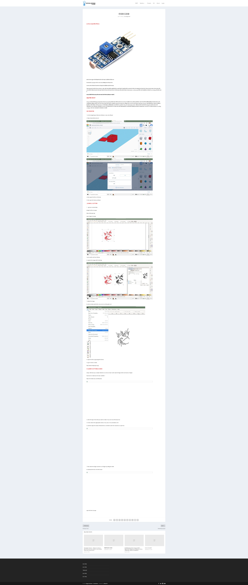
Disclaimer (95, 583)
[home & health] (154, 540)
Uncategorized (127, 16)
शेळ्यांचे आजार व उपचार (108, 547)
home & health (148, 547)
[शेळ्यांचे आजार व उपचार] (113, 540)
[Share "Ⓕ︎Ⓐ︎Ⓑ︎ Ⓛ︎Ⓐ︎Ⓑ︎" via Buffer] (130, 520)
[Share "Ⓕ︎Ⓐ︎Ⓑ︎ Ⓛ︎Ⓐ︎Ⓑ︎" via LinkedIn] (127, 520)
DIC (154, 3)
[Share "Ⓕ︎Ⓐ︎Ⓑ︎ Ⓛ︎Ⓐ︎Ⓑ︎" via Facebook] (114, 520)
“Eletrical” (85, 570)
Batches (142, 3)
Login (163, 3)
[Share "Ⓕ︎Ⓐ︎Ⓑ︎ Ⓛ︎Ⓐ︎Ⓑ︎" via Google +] (119, 520)
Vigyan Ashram (89, 583)
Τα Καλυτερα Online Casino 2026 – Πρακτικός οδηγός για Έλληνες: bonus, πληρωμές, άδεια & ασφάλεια (134, 549)
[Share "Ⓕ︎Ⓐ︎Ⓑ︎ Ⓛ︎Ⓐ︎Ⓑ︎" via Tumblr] (122, 520)
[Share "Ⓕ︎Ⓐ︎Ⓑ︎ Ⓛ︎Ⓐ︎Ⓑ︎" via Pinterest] (124, 520)
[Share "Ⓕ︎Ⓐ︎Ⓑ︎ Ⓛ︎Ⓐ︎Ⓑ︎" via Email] (135, 520)
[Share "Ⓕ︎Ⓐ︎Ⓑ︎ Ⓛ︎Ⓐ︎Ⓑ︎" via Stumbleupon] (132, 520)
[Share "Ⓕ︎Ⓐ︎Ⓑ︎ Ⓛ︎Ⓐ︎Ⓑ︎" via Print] (137, 520)
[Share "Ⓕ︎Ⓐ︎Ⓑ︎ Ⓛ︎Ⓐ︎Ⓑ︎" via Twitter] (117, 520)
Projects (149, 3)
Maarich (105, 583)
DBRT (136, 3)
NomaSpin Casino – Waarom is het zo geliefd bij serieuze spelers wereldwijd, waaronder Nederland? (93, 549)
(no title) (85, 564)
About (158, 3)
